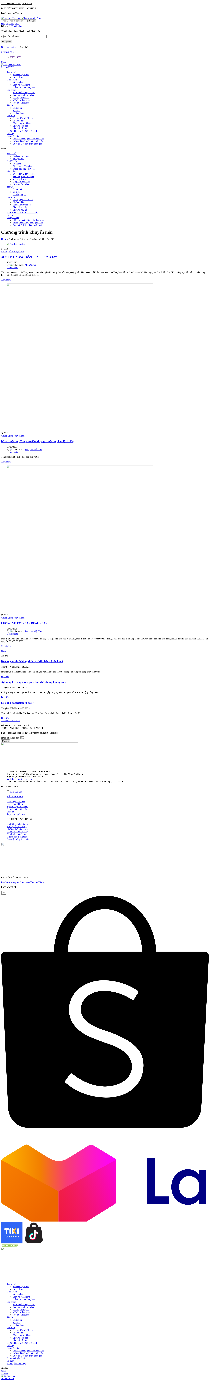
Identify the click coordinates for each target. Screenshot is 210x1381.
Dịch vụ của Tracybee (22, 85)
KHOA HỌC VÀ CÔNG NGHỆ (22, 131)
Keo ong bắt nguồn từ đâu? (17, 702)
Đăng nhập (6, 42)
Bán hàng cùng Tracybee (12, 13)
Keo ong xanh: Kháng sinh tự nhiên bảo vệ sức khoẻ (32, 661)
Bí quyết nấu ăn (20, 128)
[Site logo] (11, 18)
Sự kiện (16, 110)
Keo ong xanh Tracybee (23, 95)
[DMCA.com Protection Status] (9, 1246)
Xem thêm (6, 280)
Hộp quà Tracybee (21, 103)
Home (4, 239)
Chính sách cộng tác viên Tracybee (28, 138)
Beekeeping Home (21, 74)
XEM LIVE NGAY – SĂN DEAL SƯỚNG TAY (29, 256)
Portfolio (11, 115)
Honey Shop (18, 77)
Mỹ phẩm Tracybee (21, 100)
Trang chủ (11, 72)
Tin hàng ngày (19, 113)
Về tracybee (18, 82)
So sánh (10, 1361)
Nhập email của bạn (10, 738)
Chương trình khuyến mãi (12, 251)
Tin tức (10, 105)
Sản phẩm (11, 90)
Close (3, 651)
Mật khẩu (10, 36)
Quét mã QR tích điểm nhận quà (27, 144)
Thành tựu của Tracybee (24, 87)
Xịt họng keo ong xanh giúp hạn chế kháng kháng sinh (33, 681)
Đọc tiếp (5, 676)
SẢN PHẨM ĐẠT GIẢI (24, 92)
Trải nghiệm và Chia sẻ (23, 118)
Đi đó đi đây (18, 120)
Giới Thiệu (12, 79)
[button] (105, 148)
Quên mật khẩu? (8, 47)
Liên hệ (10, 133)
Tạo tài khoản (17, 26)
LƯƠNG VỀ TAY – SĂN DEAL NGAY (24, 623)
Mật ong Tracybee (21, 97)
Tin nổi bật (17, 108)
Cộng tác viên (13, 136)
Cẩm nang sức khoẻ (22, 123)
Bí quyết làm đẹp (20, 126)
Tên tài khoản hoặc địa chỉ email (20, 31)
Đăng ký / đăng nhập (16, 1363)
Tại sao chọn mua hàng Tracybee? (16, 3)
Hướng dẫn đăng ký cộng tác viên (28, 141)
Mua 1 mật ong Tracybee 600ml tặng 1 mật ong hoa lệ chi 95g (37, 441)
